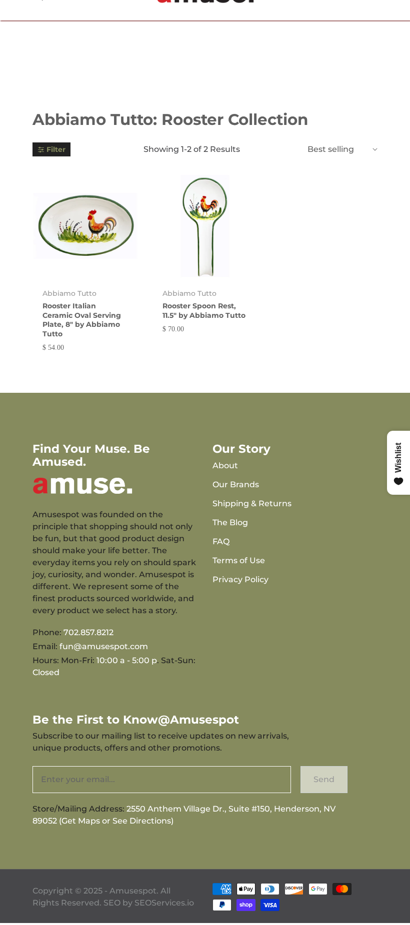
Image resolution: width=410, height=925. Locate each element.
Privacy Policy (240, 579)
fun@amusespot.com (104, 646)
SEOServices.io (164, 903)
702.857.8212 (89, 632)
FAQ (221, 541)
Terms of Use (238, 560)
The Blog (230, 522)
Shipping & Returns (252, 503)
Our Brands (235, 484)
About (225, 465)
